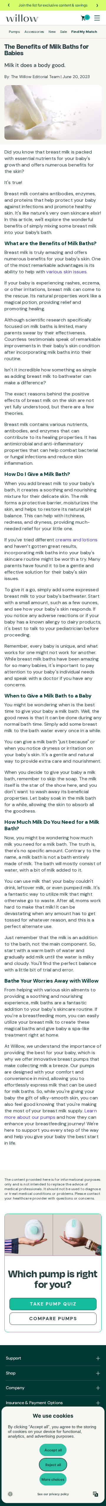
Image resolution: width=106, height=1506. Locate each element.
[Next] (97, 5)
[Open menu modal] (97, 18)
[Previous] (9, 5)
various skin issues (66, 272)
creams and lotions (75, 540)
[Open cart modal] (83, 18)
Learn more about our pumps (50, 1114)
